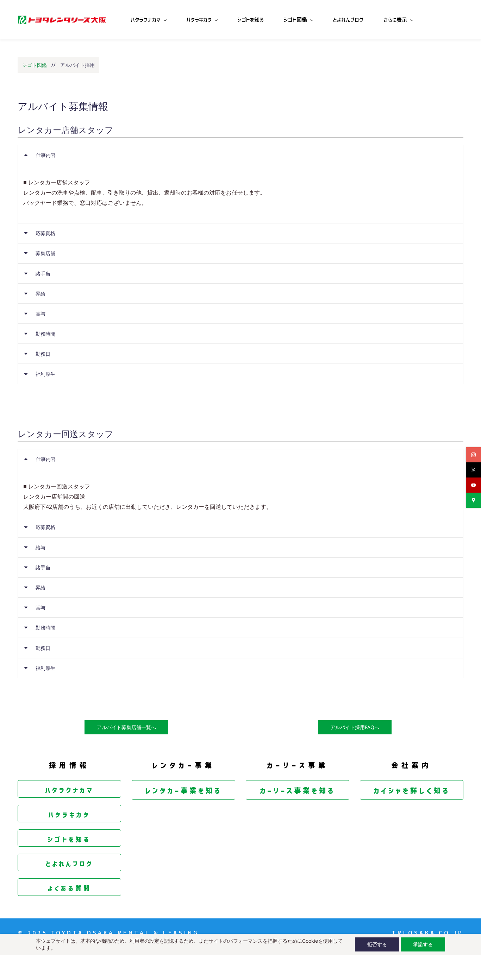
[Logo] (62, 19)
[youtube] (473, 485)
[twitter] (473, 470)
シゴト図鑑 (34, 65)
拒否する (377, 944)
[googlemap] (473, 500)
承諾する (423, 944)
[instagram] (473, 454)
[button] (240, 155)
